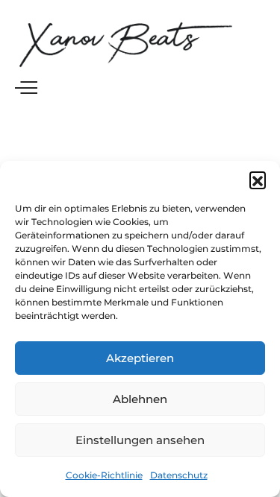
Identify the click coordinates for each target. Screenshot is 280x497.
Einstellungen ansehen (140, 440)
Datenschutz (179, 475)
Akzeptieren (140, 358)
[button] (257, 179)
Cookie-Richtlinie (104, 475)
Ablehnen (140, 399)
